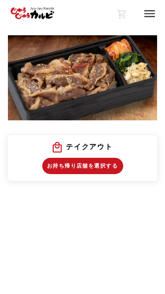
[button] (82, 158)
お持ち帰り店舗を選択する (82, 166)
